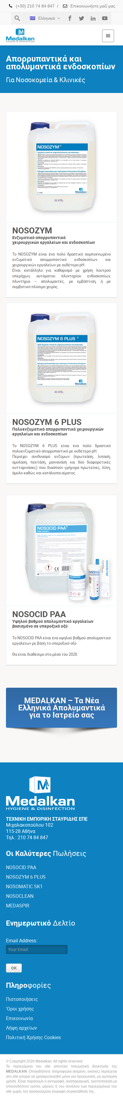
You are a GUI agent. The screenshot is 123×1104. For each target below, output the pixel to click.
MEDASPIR (17, 905)
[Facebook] (70, 18)
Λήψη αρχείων (21, 1028)
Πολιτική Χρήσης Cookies (33, 1037)
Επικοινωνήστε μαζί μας (92, 6)
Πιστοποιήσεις (22, 999)
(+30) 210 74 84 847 (35, 6)
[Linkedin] (93, 18)
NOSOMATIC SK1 (24, 886)
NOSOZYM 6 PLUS (26, 877)
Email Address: (21, 941)
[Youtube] (105, 18)
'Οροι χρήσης (20, 1008)
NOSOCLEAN (19, 896)
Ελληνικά (46, 18)
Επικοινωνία (19, 1018)
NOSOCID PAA (21, 867)
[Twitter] (81, 18)
